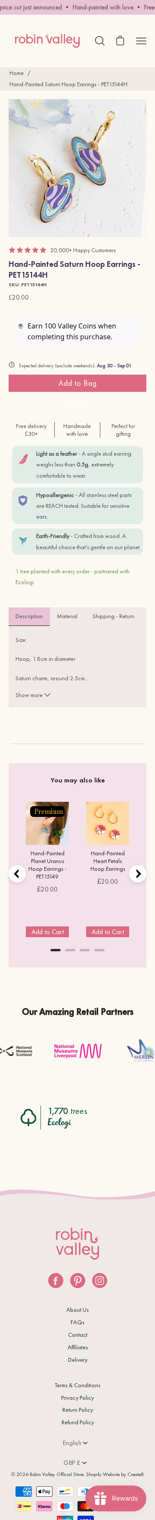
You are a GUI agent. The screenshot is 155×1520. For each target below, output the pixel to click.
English (72, 1443)
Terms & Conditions (77, 1385)
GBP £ (72, 1462)
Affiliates (78, 1347)
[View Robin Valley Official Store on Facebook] (55, 1280)
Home (16, 73)
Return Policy (77, 1410)
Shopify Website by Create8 (115, 1474)
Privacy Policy (77, 1397)
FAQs (77, 1322)
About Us (77, 1310)
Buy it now (77, 404)
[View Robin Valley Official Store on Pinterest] (77, 1280)
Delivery (77, 1360)
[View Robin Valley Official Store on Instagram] (99, 1280)
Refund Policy (78, 1422)
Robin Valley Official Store (57, 1474)
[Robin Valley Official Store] (47, 40)
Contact (77, 1335)
